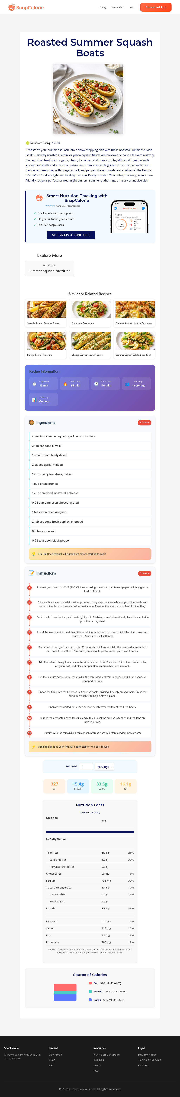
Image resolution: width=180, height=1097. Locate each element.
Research (118, 7)
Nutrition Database (107, 1054)
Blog (102, 7)
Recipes (99, 1060)
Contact (143, 1065)
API (132, 7)
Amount (71, 766)
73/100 (55, 143)
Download (55, 1054)
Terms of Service (149, 1060)
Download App (156, 7)
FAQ (96, 1070)
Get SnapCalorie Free (71, 235)
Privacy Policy (147, 1054)
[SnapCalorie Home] (26, 7)
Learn (97, 1065)
